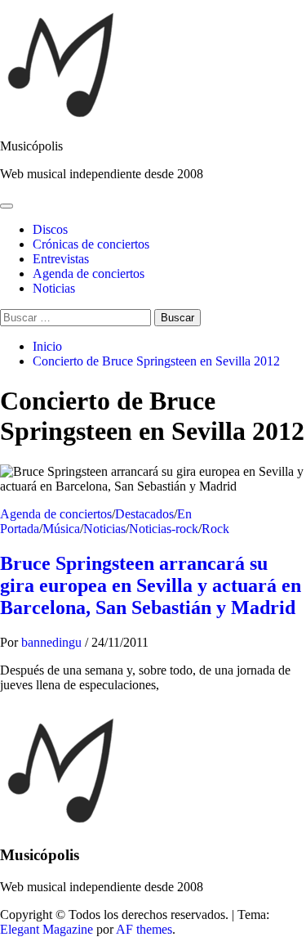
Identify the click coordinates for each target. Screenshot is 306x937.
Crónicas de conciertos (91, 244)
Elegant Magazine (46, 929)
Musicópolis (31, 146)
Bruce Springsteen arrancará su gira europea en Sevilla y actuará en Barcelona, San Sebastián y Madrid (150, 585)
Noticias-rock (163, 529)
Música (61, 529)
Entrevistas (61, 259)
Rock (215, 529)
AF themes (144, 929)
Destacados (144, 514)
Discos (50, 229)
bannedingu (53, 642)
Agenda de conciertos (88, 273)
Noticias (54, 288)
